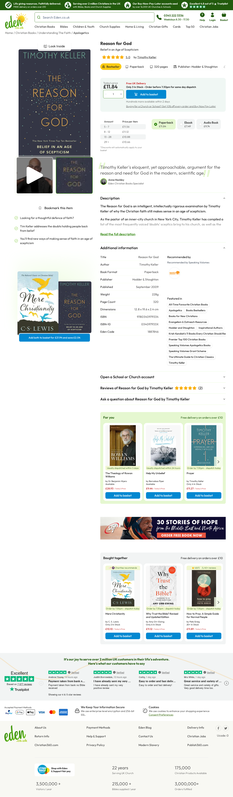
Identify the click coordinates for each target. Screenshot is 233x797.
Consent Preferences (161, 714)
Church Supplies (110, 26)
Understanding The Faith (54, 33)
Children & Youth (83, 26)
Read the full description (117, 234)
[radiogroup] (189, 124)
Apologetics (81, 33)
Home (9, 33)
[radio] (155, 124)
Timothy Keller (147, 57)
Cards (177, 26)
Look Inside (57, 46)
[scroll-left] (218, 462)
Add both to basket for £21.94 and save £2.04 (54, 337)
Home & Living (134, 26)
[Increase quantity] (121, 94)
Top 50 (190, 26)
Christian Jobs (209, 26)
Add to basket (149, 94)
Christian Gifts (158, 26)
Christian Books (45, 26)
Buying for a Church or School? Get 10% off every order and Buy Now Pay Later (171, 106)
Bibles (64, 26)
